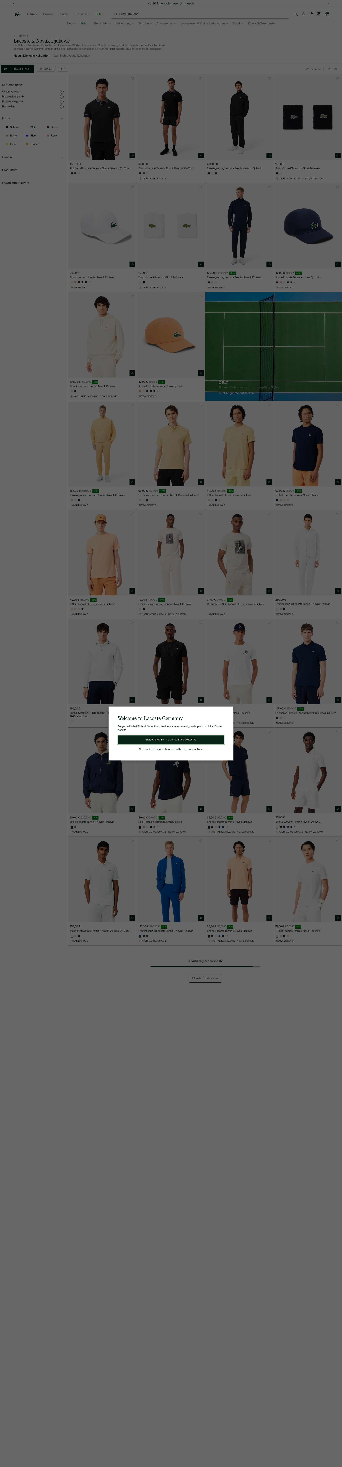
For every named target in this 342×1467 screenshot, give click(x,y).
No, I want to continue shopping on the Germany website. (171, 749)
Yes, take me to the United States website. (171, 740)
